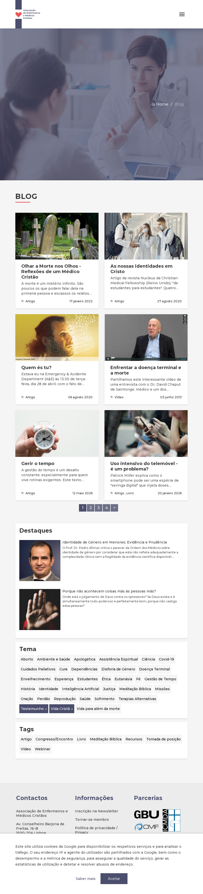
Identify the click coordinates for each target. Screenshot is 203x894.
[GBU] (146, 814)
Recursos (134, 739)
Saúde (85, 699)
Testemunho (32, 708)
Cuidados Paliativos (38, 669)
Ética (106, 679)
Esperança (63, 679)
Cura (63, 669)
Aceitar (114, 878)
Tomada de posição (163, 739)
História (28, 689)
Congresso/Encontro (54, 739)
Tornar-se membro (92, 819)
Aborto (27, 659)
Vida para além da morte (98, 708)
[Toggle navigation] (182, 14)
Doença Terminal (154, 669)
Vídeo (26, 749)
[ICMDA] (172, 820)
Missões (162, 689)
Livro (81, 739)
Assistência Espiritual (118, 659)
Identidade (48, 689)
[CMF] (146, 826)
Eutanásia (123, 679)
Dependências (84, 669)
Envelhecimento (36, 679)
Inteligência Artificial (80, 689)
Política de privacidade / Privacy (96, 830)
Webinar (42, 749)
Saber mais (86, 878)
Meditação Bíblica (135, 689)
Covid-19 (166, 659)
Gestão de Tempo (160, 679)
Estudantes (87, 679)
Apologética (84, 659)
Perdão (43, 699)
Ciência (148, 659)
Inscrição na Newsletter (96, 811)
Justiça (109, 689)
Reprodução (65, 699)
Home (161, 104)
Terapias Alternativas (137, 699)
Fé (138, 679)
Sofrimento (105, 699)
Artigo (26, 739)
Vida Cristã (60, 708)
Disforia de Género (118, 669)
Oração (27, 699)
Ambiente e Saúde (53, 659)
